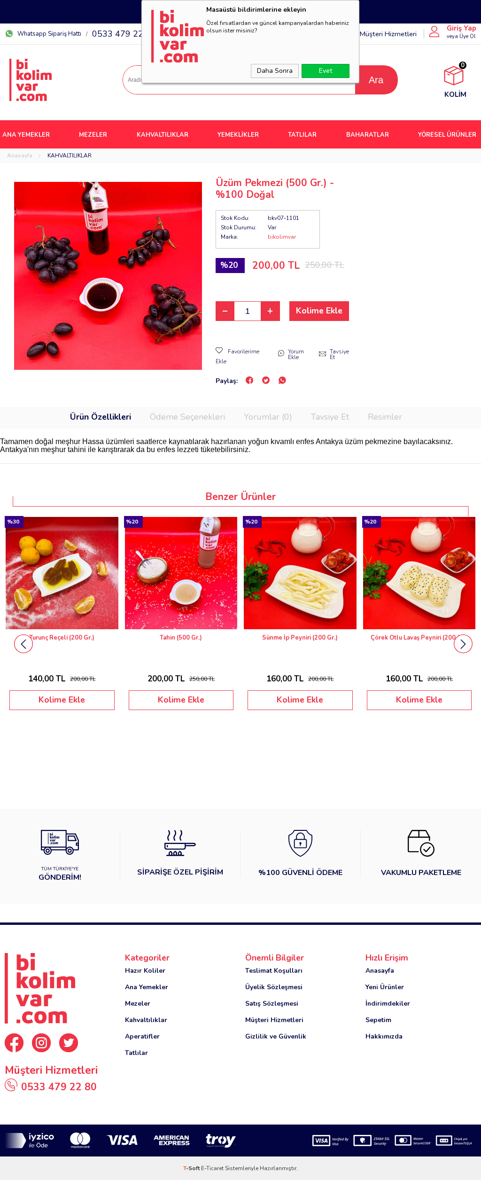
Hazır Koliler (145, 970)
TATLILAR (302, 135)
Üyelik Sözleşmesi (274, 987)
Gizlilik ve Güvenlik (275, 1036)
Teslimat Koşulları (274, 970)
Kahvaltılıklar (146, 1020)
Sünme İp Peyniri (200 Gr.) (300, 638)
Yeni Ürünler (384, 987)
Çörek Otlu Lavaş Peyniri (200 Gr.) (419, 638)
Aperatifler (142, 1036)
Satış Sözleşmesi (271, 1003)
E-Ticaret (212, 1168)
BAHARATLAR (367, 135)
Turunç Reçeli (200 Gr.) (61, 638)
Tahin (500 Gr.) (181, 638)
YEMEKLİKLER (238, 135)
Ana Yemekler (146, 987)
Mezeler (137, 1003)
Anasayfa (379, 970)
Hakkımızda (384, 1036)
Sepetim (378, 1020)
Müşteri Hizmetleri (388, 34)
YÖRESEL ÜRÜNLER (447, 135)
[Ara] (376, 80)
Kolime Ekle (319, 310)
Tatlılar (136, 1052)
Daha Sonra (275, 70)
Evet (325, 70)
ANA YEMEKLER (26, 135)
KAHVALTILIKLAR (162, 135)
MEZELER (93, 135)
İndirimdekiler (387, 1003)
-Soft (192, 1168)
